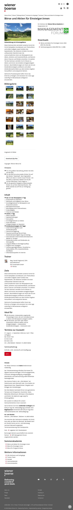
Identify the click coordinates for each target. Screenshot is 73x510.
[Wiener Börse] (10, 7)
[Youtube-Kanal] (38, 479)
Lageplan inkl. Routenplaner (18, 430)
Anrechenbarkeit (12, 463)
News (5, 495)
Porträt (14, 266)
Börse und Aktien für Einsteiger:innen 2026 (53, 43)
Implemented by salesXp (35, 508)
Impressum (41, 492)
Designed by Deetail (47, 508)
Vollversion (41, 498)
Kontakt (9, 459)
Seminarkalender (12, 461)
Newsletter (7, 498)
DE (59, 4)
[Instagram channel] (51, 479)
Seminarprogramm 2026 (48, 47)
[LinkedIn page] (45, 479)
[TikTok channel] (57, 479)
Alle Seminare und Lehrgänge (16, 455)
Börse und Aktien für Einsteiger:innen (18, 444)
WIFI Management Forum (19, 435)
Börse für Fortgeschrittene (15, 448)
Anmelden (61, 8)
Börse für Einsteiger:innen (15, 446)
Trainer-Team (11, 457)
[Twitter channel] (63, 479)
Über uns (6, 490)
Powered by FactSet (23, 508)
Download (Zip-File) (11, 158)
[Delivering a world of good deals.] (9, 482)
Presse (6, 492)
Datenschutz (41, 495)
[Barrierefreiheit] (68, 4)
